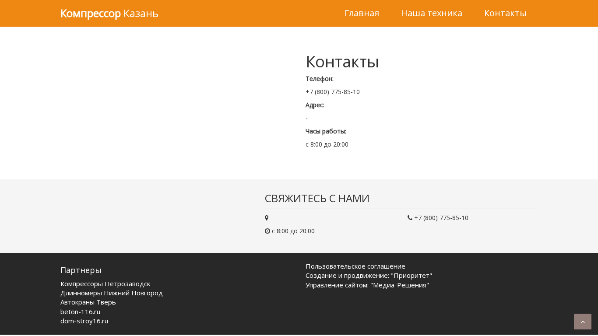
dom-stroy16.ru (84, 320)
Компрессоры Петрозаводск (105, 283)
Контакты (505, 13)
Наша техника (431, 13)
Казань (109, 13)
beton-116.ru (80, 311)
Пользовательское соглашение (355, 266)
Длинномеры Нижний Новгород (111, 292)
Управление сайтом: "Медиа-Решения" (367, 284)
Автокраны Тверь (88, 302)
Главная (362, 13)
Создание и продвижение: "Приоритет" (369, 275)
